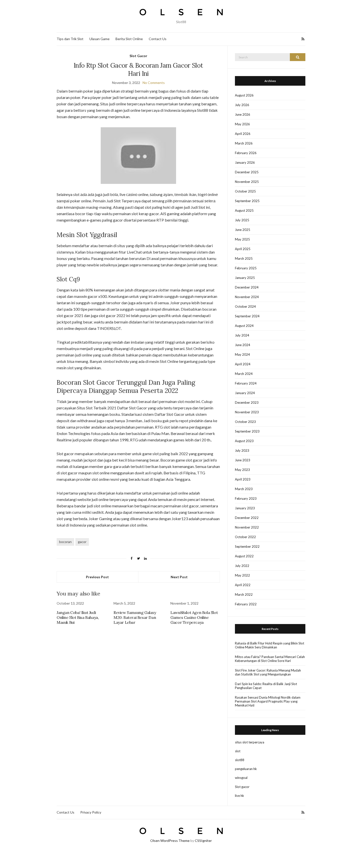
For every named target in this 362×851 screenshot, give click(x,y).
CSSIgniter (203, 840)
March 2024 (244, 374)
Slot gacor (242, 787)
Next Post (179, 577)
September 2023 (247, 431)
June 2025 (242, 230)
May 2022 (242, 575)
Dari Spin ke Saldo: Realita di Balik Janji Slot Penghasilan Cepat (266, 686)
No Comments (154, 82)
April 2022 (242, 585)
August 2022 (244, 556)
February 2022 (246, 604)
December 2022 (247, 518)
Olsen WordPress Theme (170, 840)
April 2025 (242, 249)
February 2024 (246, 383)
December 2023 (247, 402)
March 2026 (244, 143)
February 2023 (246, 498)
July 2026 (242, 105)
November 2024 (247, 297)
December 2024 (247, 287)
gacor (82, 542)
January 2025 (245, 278)
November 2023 (247, 412)
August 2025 (244, 210)
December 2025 (247, 172)
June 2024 (242, 345)
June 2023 (242, 460)
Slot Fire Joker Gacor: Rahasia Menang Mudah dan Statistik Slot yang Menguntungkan (268, 672)
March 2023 (244, 489)
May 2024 (242, 354)
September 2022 (247, 546)
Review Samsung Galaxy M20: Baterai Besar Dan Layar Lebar (135, 617)
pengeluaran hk (246, 769)
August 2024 (244, 326)
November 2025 (247, 182)
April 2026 (242, 134)
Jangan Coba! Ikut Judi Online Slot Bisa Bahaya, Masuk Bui (78, 617)
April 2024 (242, 364)
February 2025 (246, 268)
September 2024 (247, 316)
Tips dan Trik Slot (70, 39)
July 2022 (242, 566)
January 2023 (245, 508)
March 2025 (244, 258)
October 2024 (245, 306)
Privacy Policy (90, 812)
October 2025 (245, 191)
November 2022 (247, 527)
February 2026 (246, 153)
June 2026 (242, 114)
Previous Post (97, 577)
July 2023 (242, 450)
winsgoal (241, 778)
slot (237, 751)
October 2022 (245, 537)
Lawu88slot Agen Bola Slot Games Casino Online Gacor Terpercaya (194, 617)
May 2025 (242, 239)
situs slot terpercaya (249, 742)
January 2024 (245, 393)
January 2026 (245, 162)
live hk (239, 796)
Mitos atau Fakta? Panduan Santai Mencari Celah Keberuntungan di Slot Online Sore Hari (270, 659)
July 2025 (242, 220)
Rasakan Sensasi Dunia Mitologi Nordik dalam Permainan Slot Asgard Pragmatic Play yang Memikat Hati (267, 701)
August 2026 (244, 95)
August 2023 (244, 441)
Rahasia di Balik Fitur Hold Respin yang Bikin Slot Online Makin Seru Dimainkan (269, 645)
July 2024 (242, 335)
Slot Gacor (138, 56)
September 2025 (247, 201)
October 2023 (245, 422)
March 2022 (244, 594)
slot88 (239, 760)
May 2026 (242, 124)
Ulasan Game (99, 39)
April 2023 (242, 479)
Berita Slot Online (129, 39)
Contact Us (157, 39)
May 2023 (242, 470)
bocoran (65, 542)
